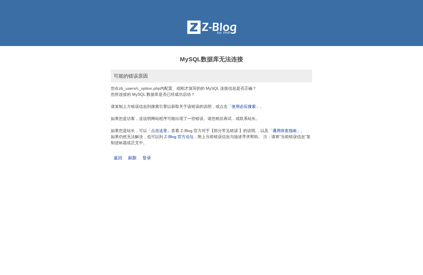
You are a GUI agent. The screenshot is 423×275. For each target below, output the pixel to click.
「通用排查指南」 (284, 130)
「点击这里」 (159, 130)
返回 (118, 157)
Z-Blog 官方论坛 (179, 136)
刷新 (132, 157)
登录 (146, 157)
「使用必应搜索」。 (246, 106)
